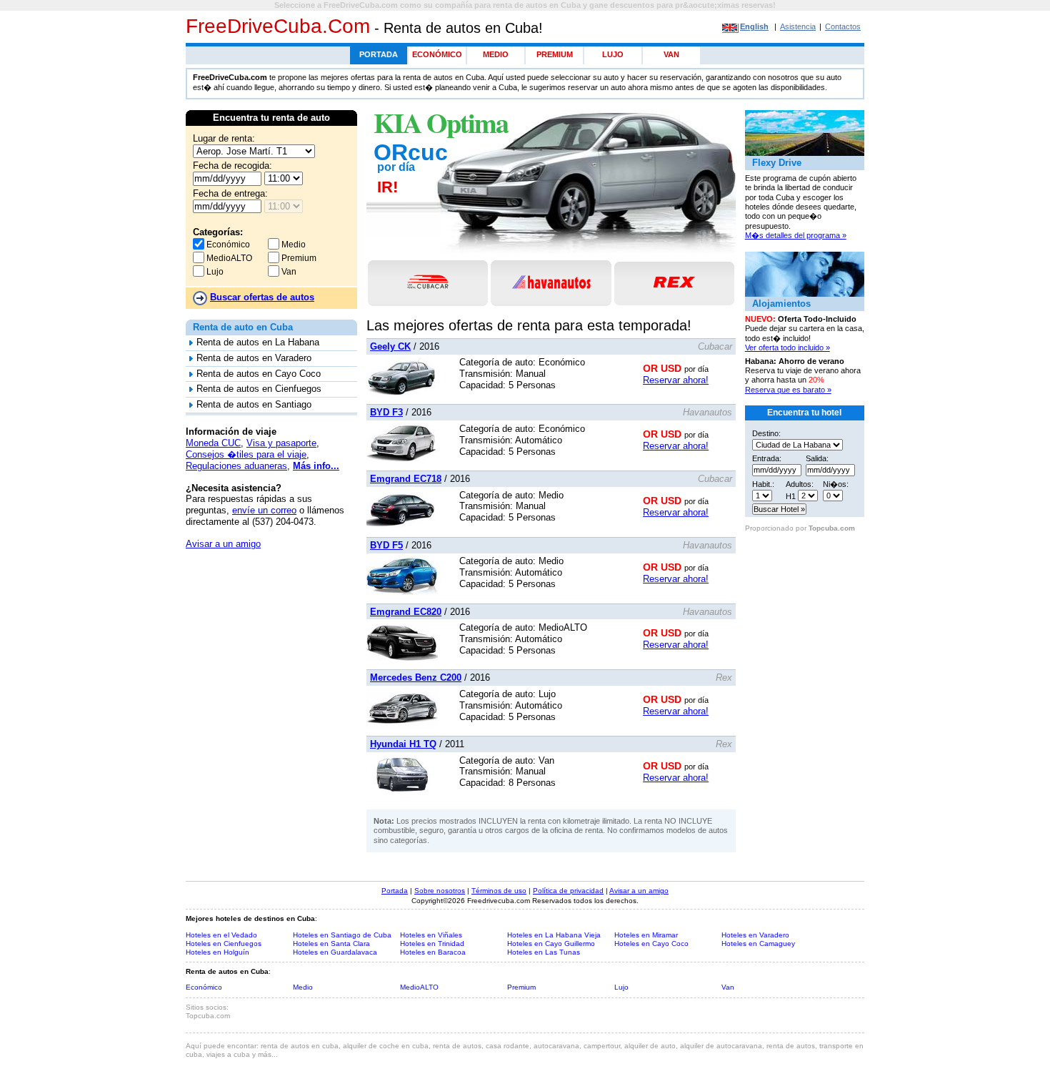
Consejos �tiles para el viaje (246, 454)
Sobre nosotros (439, 891)
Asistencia (798, 26)
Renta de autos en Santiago (253, 404)
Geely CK (390, 346)
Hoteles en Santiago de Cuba (342, 935)
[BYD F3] (402, 458)
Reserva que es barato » (788, 389)
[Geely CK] (402, 393)
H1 (791, 496)
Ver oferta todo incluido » (787, 347)
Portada (378, 54)
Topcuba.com (832, 528)
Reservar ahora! (676, 380)
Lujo (613, 54)
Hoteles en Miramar (646, 935)
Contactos (843, 26)
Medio (496, 54)
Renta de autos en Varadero (253, 358)
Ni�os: (836, 484)
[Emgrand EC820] (402, 657)
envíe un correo (264, 510)
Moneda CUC (213, 443)
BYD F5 (386, 545)
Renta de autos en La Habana (257, 342)
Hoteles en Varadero (755, 935)
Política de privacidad (568, 891)
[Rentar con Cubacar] (428, 283)
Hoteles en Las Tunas (543, 952)
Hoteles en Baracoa (433, 952)
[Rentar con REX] (674, 283)
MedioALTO (228, 258)
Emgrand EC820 (405, 611)
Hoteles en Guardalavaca (335, 952)
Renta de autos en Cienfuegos (258, 388)
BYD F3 (386, 412)
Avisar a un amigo (223, 543)
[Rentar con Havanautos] (551, 283)
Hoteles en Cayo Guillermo (551, 943)
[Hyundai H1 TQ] (402, 790)
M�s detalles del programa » (795, 235)
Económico (437, 54)
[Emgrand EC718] (402, 525)
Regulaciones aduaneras (236, 465)
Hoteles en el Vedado (221, 935)
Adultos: (800, 484)
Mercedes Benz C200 (415, 677)
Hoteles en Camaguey (758, 943)
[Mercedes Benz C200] (402, 724)
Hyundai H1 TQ (403, 744)
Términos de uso (498, 891)
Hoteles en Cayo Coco (651, 943)
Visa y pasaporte (281, 443)
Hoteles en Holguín (217, 952)
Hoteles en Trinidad (432, 943)
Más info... (316, 465)
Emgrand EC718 (405, 478)
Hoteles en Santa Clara (331, 943)
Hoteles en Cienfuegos (223, 943)
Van (671, 54)
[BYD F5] (402, 591)
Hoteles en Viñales (431, 935)
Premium (554, 54)
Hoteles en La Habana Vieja (554, 935)
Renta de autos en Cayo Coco (258, 373)
